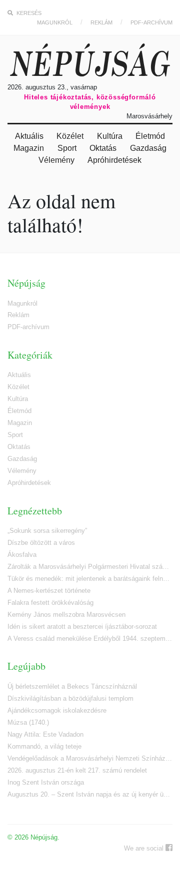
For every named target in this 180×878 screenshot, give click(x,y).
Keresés (28, 13)
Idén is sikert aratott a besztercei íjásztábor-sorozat (82, 626)
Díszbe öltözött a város (41, 542)
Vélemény (56, 160)
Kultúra (109, 136)
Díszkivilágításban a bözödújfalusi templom (71, 698)
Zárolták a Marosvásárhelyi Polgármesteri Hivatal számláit (90, 566)
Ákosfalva (22, 554)
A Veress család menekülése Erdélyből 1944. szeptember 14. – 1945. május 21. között (90, 638)
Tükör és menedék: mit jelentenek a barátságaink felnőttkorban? (90, 578)
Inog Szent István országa (46, 782)
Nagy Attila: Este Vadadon (46, 734)
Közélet (70, 136)
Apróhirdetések (115, 160)
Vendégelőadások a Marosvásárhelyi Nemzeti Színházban (90, 758)
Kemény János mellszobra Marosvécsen (67, 614)
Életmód (150, 136)
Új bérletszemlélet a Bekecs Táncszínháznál (72, 686)
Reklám (101, 22)
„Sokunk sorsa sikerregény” (47, 530)
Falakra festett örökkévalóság (51, 602)
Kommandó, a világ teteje (45, 746)
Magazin (29, 148)
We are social (145, 848)
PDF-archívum (151, 22)
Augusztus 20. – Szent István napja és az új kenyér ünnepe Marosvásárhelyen (90, 794)
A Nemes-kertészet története (49, 590)
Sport (67, 148)
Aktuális (29, 136)
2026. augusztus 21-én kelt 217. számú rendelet (77, 770)
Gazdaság (148, 148)
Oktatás (103, 148)
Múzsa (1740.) (28, 722)
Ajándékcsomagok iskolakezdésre (57, 710)
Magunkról (54, 22)
